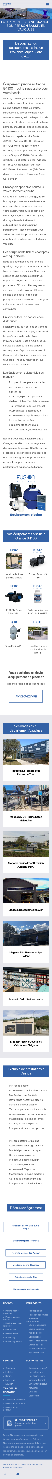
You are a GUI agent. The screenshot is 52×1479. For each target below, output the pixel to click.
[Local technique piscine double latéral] (38, 630)
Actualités (33, 1388)
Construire (10, 1368)
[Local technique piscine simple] (14, 559)
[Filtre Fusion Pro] (14, 630)
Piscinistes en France (15, 1403)
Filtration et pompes (38, 1315)
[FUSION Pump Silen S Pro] (14, 595)
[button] (47, 4)
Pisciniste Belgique (17, 1468)
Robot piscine (35, 1310)
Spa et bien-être (36, 1352)
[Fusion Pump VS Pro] (38, 559)
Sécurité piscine (36, 1329)
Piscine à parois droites (11, 1318)
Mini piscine (10, 1329)
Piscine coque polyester (11, 1312)
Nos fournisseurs (37, 1376)
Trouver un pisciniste (15, 1399)
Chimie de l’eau (36, 1344)
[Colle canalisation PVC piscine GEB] (38, 595)
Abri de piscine (35, 1333)
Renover (9, 1376)
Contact (33, 1391)
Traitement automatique (32, 1319)
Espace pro (34, 1395)
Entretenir (10, 1380)
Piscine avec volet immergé (12, 1324)
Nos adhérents (36, 1372)
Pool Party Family (13, 1341)
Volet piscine (35, 1337)
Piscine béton (11, 1333)
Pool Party (10, 1337)
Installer (9, 1372)
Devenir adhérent (37, 1380)
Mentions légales (28, 1464)
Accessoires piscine (38, 1340)
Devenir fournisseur (38, 1384)
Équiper (9, 1384)
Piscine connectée (37, 1348)
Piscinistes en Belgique (10, 1408)
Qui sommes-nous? (38, 1368)
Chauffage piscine (37, 1325)
